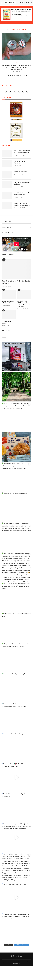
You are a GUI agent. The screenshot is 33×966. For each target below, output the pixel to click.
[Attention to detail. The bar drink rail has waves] (16, 717)
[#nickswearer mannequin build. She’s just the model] (16, 837)
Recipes (16, 62)
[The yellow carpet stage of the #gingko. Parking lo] (16, 597)
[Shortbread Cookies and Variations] (7, 184)
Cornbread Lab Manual (6, 322)
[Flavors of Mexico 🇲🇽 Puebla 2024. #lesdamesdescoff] (16, 777)
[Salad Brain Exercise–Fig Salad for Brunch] (7, 195)
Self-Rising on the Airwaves (20, 162)
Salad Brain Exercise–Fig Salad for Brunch (22, 193)
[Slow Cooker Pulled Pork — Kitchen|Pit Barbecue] (7, 153)
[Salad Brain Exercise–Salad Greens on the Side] (7, 205)
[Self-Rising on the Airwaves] (7, 163)
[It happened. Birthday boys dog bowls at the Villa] (16, 657)
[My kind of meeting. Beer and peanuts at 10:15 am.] (16, 927)
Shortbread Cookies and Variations (22, 183)
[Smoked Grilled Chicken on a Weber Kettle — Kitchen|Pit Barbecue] (24, 294)
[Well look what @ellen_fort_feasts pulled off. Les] (16, 356)
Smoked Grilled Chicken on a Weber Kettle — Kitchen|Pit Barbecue (23, 303)
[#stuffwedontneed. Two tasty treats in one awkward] (16, 447)
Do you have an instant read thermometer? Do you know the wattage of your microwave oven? (16, 67)
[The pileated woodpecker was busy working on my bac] (16, 417)
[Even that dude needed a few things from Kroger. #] (16, 807)
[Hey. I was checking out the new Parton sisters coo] (16, 567)
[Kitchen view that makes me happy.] (16, 747)
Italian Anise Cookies (21, 172)
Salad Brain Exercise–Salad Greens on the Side (22, 204)
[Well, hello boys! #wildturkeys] (16, 386)
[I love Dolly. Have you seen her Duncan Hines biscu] (16, 867)
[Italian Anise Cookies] (7, 174)
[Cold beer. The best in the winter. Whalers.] (16, 507)
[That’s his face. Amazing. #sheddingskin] (16, 687)
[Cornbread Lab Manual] (9, 314)
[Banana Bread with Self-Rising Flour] (9, 294)
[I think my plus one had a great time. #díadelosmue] (16, 477)
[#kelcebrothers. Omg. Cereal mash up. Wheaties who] (16, 627)
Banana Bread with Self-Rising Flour (8, 302)
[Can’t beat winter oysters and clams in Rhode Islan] (16, 537)
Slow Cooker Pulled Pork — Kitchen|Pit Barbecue (22, 151)
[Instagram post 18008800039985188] (16, 897)
